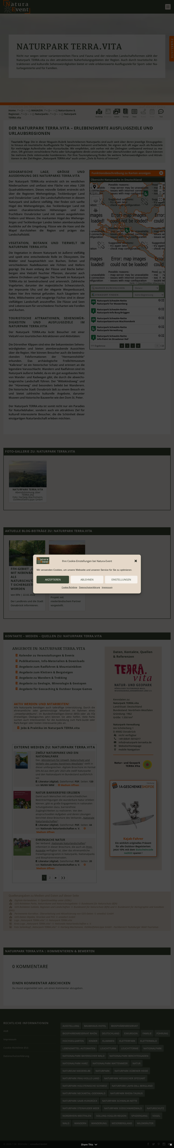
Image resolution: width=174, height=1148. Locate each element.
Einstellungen (121, 579)
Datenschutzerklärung (89, 587)
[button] (135, 561)
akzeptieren (53, 579)
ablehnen (87, 579)
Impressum (107, 587)
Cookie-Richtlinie (69, 587)
